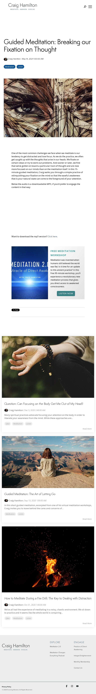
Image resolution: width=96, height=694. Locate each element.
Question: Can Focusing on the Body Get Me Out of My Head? (43, 404)
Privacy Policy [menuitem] (6, 687)
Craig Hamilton (14, 58)
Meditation (9, 67)
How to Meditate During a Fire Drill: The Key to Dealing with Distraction (48, 598)
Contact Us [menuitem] (78, 668)
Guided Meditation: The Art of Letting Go (29, 494)
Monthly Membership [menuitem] (82, 661)
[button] (67, 686)
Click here (52, 236)
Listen (20, 67)
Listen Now (66, 293)
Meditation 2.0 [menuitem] (55, 646)
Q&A (8, 424)
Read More (87, 429)
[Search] (85, 7)
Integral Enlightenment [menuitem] (82, 655)
